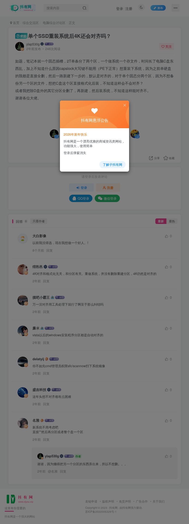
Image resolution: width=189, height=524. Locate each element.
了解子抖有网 (112, 164)
